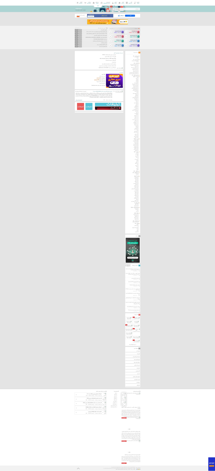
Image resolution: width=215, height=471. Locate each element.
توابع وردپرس (115, 401)
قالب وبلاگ (137, 202)
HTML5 (137, 78)
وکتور (137, 230)
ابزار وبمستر (137, 63)
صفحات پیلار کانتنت (104, 42)
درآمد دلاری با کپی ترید (136, 356)
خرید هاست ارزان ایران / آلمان (118, 53)
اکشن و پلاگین (136, 225)
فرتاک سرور (121, 72)
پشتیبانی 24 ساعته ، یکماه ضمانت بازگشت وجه (109, 64)
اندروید (137, 174)
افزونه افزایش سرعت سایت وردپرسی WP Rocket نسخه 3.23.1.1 (133, 289)
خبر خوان (137, 100)
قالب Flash (136, 179)
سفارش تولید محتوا (137, 362)
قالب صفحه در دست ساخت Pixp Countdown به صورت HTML (92, 402)
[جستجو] (111, 9)
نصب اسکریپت (115, 402)
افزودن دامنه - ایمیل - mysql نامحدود (110, 56)
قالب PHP (136, 182)
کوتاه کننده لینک (136, 136)
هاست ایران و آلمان (102, 76)
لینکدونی (137, 114)
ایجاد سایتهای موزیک (135, 93)
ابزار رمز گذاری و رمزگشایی (134, 65)
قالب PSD (136, 184)
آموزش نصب (136, 208)
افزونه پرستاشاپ (136, 149)
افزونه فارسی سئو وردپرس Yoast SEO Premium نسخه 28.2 (133, 294)
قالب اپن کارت (136, 187)
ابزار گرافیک (136, 216)
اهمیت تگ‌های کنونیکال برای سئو (102, 44)
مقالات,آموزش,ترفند (136, 207)
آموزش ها (136, 209)
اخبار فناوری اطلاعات (136, 75)
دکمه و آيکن (136, 163)
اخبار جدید (138, 368)
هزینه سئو (138, 351)
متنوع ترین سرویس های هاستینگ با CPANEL (109, 54)
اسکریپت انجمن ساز (104, 30)
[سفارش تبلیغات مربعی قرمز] (80, 109)
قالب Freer (136, 180)
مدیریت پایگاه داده (135, 122)
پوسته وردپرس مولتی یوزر (134, 201)
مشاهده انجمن (77, 28)
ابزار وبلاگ (115, 397)
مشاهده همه (111, 28)
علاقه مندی (136, 111)
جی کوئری (137, 151)
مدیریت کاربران (136, 123)
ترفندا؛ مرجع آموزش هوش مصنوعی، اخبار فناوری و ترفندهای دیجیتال (96, 33)
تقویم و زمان (136, 159)
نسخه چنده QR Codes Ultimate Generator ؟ (100, 39)
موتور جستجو (136, 124)
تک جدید (138, 373)
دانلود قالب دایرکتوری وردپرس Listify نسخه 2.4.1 (94, 394)
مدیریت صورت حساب (135, 119)
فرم (137, 164)
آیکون (137, 224)
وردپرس (137, 211)
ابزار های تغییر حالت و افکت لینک (134, 72)
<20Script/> (78, 9)
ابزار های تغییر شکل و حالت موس (133, 73)
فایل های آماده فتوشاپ (135, 227)
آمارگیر (137, 79)
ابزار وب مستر (136, 215)
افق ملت (138, 353)
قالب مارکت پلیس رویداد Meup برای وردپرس (134, 281)
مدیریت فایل (136, 120)
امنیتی (137, 92)
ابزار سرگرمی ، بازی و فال (134, 67)
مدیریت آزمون (136, 115)
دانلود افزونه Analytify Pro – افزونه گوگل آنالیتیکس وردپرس (133, 298)
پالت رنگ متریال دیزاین (114, 405)
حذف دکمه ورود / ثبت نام (103, 46)
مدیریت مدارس (136, 121)
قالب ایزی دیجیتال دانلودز (135, 188)
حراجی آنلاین (136, 99)
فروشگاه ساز (136, 113)
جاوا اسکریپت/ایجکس (135, 97)
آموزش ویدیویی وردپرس (135, 60)
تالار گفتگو (136, 95)
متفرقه (137, 166)
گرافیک (138, 223)
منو (137, 167)
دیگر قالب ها (136, 177)
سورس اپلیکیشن (137, 172)
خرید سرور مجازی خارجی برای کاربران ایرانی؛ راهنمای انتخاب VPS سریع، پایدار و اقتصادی (133, 269)
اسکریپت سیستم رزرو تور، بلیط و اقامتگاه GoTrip (133, 306)
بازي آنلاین (136, 94)
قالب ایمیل (136, 189)
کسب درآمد (136, 135)
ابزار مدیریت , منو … (135, 70)
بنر (137, 226)
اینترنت (137, 61)
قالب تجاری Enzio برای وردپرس (136, 278)
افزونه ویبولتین (136, 148)
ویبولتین (137, 199)
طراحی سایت (136, 218)
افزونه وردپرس (136, 146)
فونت (137, 228)
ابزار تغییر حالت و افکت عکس (134, 64)
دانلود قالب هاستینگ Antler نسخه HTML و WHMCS (94, 407)
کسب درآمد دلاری (137, 365)
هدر (137, 229)
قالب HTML (136, 181)
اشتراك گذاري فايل (79, 91)
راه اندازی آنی (114, 62)
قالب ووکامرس (136, 198)
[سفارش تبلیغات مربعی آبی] (88, 109)
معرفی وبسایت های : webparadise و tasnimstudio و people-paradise (96, 37)
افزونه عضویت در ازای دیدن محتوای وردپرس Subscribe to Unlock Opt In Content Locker (133, 274)
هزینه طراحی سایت (137, 359)
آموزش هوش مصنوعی (136, 376)
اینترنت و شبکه (136, 217)
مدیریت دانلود (136, 118)
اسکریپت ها (84, 91)
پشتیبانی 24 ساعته (102, 83)
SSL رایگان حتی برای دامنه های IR (111, 60)
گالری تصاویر (136, 137)
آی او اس (137, 173)
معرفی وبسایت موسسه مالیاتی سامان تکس (100, 35)
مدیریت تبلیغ (136, 117)
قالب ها (138, 176)
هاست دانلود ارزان (137, 379)
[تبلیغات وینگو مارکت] (133, 262)
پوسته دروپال (136, 200)
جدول (137, 161)
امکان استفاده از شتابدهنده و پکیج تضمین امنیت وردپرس (107, 65)
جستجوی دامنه (136, 98)
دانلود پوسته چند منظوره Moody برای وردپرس (95, 411)
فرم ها (137, 112)
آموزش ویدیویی (137, 59)
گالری (137, 169)
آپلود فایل (138, 385)
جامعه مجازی (136, 96)
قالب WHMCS (136, 185)
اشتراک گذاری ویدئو (135, 90)
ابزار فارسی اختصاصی (135, 69)
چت (137, 133)
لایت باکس (136, 165)
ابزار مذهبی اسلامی (135, 71)
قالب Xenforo (136, 186)
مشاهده (78, 16)
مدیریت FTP (136, 219)
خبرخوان (137, 162)
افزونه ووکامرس (136, 147)
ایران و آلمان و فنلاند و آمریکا (101, 81)
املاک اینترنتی (136, 91)
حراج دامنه (138, 382)
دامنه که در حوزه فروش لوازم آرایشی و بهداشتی (100, 41)
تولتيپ (137, 160)
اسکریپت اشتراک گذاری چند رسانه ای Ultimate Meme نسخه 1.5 (102, 91)
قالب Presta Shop (136, 183)
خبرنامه (137, 101)
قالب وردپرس (138, 371)
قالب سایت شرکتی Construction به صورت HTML (94, 398)
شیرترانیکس (136, 150)
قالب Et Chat (136, 178)
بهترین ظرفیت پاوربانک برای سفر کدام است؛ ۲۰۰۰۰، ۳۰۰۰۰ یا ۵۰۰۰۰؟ (97, 31)
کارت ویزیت (136, 231)
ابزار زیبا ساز (136, 66)
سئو (137, 210)
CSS (137, 77)
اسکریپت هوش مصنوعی (135, 88)
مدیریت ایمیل (136, 116)
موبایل (137, 168)
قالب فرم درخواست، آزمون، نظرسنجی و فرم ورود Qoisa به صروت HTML (133, 303)
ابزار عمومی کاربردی (135, 68)
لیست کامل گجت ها (132, 344)
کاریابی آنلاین (136, 134)
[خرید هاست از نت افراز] (108, 109)
